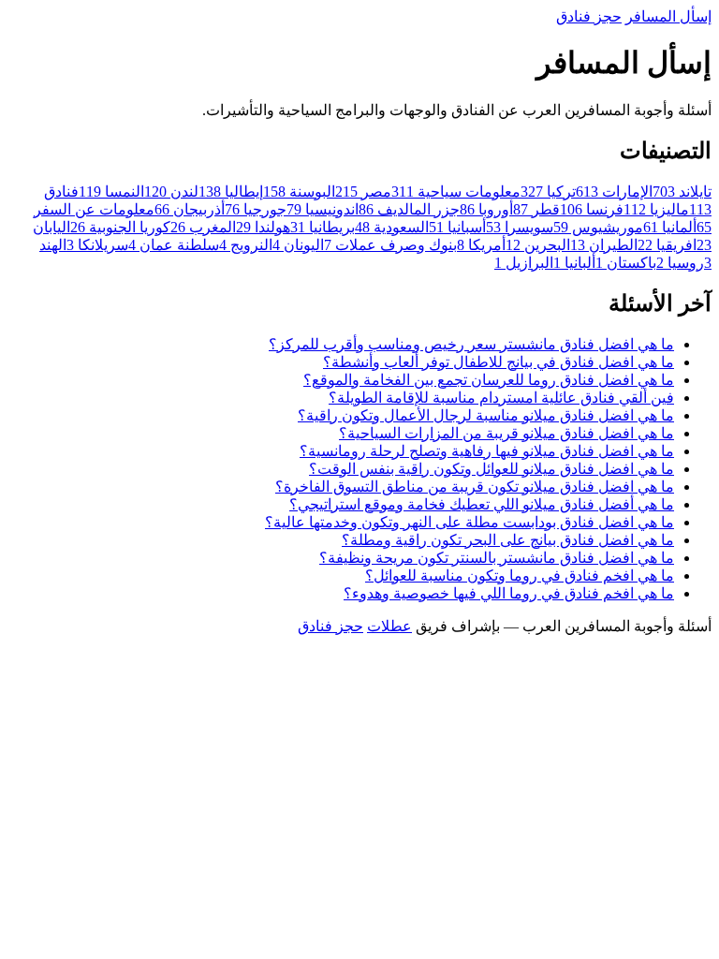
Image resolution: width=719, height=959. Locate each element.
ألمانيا (670, 227)
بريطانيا (322, 227)
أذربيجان (189, 209)
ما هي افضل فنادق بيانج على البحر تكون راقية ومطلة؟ (508, 540)
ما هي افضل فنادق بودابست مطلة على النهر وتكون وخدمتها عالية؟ (469, 522)
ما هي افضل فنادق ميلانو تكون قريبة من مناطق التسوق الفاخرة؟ (474, 486)
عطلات (389, 626)
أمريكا (481, 245)
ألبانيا (574, 263)
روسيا (680, 263)
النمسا (111, 191)
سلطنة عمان (173, 245)
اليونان (298, 245)
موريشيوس (598, 227)
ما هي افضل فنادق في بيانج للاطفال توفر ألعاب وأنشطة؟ (498, 362)
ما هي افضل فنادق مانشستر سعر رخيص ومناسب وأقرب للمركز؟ (471, 344)
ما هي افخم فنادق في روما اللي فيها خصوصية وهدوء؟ (509, 593)
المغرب (203, 227)
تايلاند (682, 191)
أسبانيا (457, 227)
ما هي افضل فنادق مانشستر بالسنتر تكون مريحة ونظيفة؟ (496, 558)
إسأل (668, 16)
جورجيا (255, 209)
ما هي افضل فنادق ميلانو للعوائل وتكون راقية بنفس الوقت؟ (491, 469)
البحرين (538, 245)
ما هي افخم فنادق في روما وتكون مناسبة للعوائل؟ (519, 575)
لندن (171, 191)
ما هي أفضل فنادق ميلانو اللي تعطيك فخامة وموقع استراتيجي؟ (481, 504)
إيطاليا (230, 191)
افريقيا (667, 245)
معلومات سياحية (456, 191)
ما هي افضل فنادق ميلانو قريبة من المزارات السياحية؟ (506, 433)
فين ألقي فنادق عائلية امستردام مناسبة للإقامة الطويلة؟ (501, 398)
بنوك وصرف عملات (390, 245)
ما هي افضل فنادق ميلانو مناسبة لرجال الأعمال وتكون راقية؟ (486, 415)
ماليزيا (656, 209)
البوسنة (299, 191)
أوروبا (486, 209)
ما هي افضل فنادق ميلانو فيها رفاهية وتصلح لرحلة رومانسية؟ (487, 451)
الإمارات (614, 191)
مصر (363, 191)
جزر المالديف (409, 209)
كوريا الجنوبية (120, 227)
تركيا (548, 191)
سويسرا (519, 227)
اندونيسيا (322, 209)
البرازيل (523, 263)
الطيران (604, 245)
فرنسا (592, 209)
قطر (536, 209)
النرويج (245, 245)
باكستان (625, 263)
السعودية (392, 227)
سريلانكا (97, 245)
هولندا (263, 227)
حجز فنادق (589, 16)
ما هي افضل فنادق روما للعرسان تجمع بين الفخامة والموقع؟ (488, 380)
